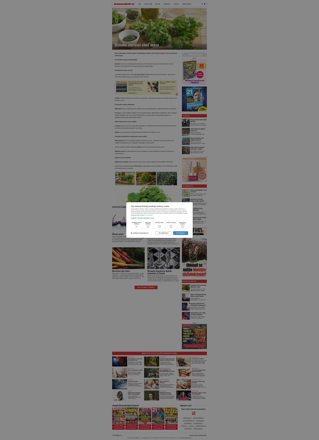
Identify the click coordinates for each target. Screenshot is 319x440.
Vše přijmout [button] (180, 233)
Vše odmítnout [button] (164, 233)
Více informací (148, 215)
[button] (159, 218)
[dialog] (159, 220)
